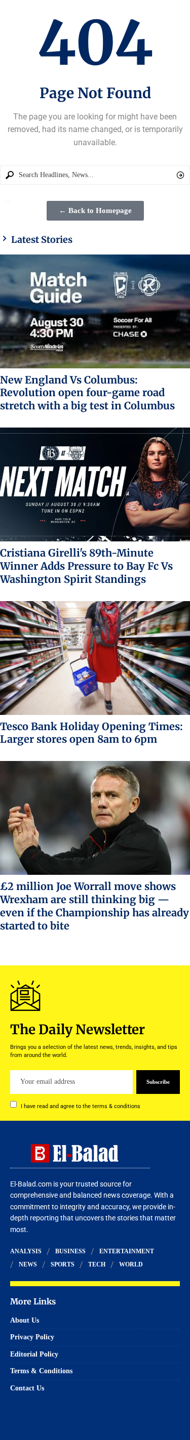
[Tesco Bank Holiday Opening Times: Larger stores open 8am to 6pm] (95, 658)
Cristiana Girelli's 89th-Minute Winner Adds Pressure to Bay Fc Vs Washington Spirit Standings (86, 565)
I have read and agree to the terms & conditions (80, 1106)
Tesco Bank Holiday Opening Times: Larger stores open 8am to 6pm (91, 733)
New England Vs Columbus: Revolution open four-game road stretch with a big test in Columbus (87, 392)
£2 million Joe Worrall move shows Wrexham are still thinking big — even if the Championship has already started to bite (94, 905)
